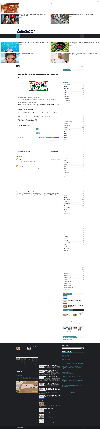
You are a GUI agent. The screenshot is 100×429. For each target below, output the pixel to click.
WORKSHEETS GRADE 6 (67, 285)
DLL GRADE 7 (65, 145)
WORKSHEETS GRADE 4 (67, 281)
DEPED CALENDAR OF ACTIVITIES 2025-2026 (51, 377)
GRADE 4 (38, 130)
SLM (64, 254)
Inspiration (66, 178)
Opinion (65, 215)
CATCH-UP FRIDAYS (67, 104)
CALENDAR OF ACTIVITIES (67, 100)
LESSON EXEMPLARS (67, 193)
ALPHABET (65, 86)
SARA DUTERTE (66, 238)
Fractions (64, 358)
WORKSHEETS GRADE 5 (67, 283)
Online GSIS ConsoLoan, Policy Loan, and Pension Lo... (72, 376)
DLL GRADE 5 (66, 141)
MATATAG (65, 197)
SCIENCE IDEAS (65, 377)
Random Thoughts (67, 226)
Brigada (65, 94)
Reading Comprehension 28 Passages (69, 364)
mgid (68, 310)
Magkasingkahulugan (66, 372)
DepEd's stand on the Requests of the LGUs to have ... (73, 363)
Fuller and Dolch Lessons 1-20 (68, 362)
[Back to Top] (83, 427)
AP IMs (65, 90)
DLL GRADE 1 (65, 133)
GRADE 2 (38, 128)
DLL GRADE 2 (66, 135)
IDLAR (64, 174)
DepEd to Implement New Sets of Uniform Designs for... (72, 370)
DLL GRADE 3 (66, 137)
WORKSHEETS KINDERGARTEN (68, 287)
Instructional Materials (68, 180)
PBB (64, 219)
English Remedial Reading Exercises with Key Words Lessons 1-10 (72, 381)
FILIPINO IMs (66, 158)
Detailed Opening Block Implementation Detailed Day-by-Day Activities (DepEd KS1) (52, 389)
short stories (66, 248)
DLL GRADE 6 (66, 143)
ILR (64, 176)
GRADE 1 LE (65, 164)
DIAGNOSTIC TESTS (67, 129)
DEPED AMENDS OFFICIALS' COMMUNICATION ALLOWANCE (50, 409)
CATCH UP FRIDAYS (67, 102)
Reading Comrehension (68, 228)
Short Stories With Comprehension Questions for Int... (73, 366)
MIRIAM (21, 159)
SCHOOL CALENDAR (67, 242)
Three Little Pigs (65, 386)
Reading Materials (67, 230)
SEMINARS (65, 244)
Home (18, 25)
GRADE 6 (38, 133)
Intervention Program (68, 182)
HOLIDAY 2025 (66, 170)
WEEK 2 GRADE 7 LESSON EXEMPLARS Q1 (51, 383)
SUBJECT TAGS (66, 258)
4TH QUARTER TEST (67, 84)
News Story (66, 211)
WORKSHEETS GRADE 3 (67, 279)
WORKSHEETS (66, 273)
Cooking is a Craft (67, 119)
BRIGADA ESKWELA (66, 96)
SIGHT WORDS (66, 250)
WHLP (21, 71)
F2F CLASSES (66, 152)
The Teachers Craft (67, 339)
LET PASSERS (66, 195)
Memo (65, 205)
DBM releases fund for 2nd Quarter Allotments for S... (72, 385)
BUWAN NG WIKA (66, 98)
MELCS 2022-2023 (67, 201)
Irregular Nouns (65, 360)
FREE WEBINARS (66, 162)
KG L (64, 189)
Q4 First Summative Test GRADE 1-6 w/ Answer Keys (75, 306)
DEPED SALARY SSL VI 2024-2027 (74, 300)
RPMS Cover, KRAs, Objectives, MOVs (69, 388)
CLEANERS (65, 115)
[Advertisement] (26, 147)
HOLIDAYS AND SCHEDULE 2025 (50, 402)
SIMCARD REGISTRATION (67, 252)
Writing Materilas (67, 291)
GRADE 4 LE (65, 166)
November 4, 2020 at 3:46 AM (55, 159)
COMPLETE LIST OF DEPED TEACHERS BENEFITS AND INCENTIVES (75, 296)
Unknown (21, 166)
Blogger (72, 392)
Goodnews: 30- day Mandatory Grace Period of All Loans (72, 368)
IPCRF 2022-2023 (66, 184)
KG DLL (65, 187)
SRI (64, 256)
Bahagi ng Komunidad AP (49, 419)
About (21, 25)
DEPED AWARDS (66, 123)
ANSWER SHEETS (66, 88)
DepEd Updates (66, 127)
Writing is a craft (67, 289)
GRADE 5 (38, 132)
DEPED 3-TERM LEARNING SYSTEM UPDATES (52, 414)
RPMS (64, 232)
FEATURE (65, 156)
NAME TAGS (65, 209)
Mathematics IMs (67, 199)
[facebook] (82, 26)
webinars (65, 267)
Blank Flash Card (65, 356)
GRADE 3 (38, 129)
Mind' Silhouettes (67, 207)
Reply (20, 170)
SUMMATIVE (65, 260)
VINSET (65, 265)
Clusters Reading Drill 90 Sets (68, 373)
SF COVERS (65, 246)
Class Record (66, 108)
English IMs (66, 150)
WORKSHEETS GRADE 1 (67, 275)
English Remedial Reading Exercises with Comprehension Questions (70, 383)
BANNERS (65, 92)
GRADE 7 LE (65, 168)
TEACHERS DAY (66, 263)
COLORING (65, 117)
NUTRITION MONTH (67, 213)
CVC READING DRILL (66, 375)
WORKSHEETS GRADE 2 (67, 277)
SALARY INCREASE (66, 236)
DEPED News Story (67, 125)
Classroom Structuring (68, 113)
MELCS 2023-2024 (67, 203)
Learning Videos (66, 191)
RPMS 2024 (65, 234)
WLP (64, 271)
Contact (25, 25)
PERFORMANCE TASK (67, 221)
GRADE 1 (38, 127)
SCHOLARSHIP (66, 240)
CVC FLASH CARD (65, 355)
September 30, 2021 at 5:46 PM (55, 166)
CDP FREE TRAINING (67, 106)
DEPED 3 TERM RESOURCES (68, 121)
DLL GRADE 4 (66, 139)
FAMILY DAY (65, 154)
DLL (64, 131)
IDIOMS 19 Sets (65, 379)
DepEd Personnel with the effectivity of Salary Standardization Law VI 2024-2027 (52, 397)
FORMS (65, 160)
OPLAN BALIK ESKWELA (67, 217)
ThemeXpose (22, 427)
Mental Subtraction (66, 359)
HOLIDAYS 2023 (66, 172)
